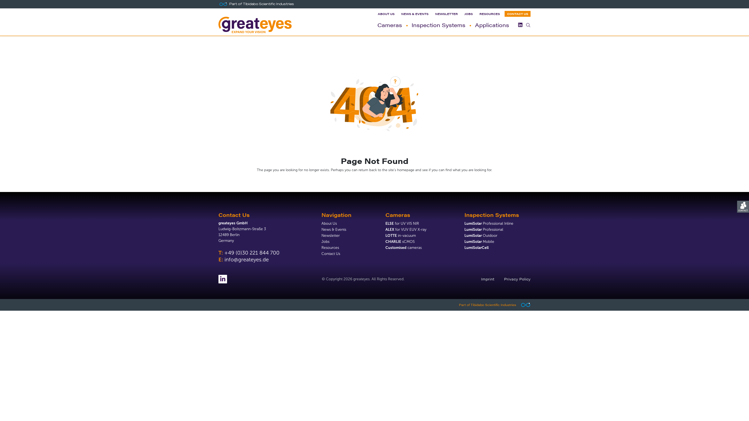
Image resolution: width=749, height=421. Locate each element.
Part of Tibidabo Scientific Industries (487, 304)
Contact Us (517, 14)
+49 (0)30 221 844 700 (252, 253)
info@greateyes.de (247, 259)
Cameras (389, 25)
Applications (492, 25)
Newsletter (446, 14)
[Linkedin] (520, 24)
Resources (489, 14)
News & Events (415, 14)
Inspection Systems (438, 25)
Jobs (468, 14)
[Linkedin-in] (222, 279)
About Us (386, 14)
